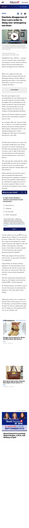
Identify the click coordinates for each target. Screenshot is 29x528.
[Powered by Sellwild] (23, 410)
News (4, 13)
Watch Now (24, 2)
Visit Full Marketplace (21, 320)
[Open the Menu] (2, 2)
